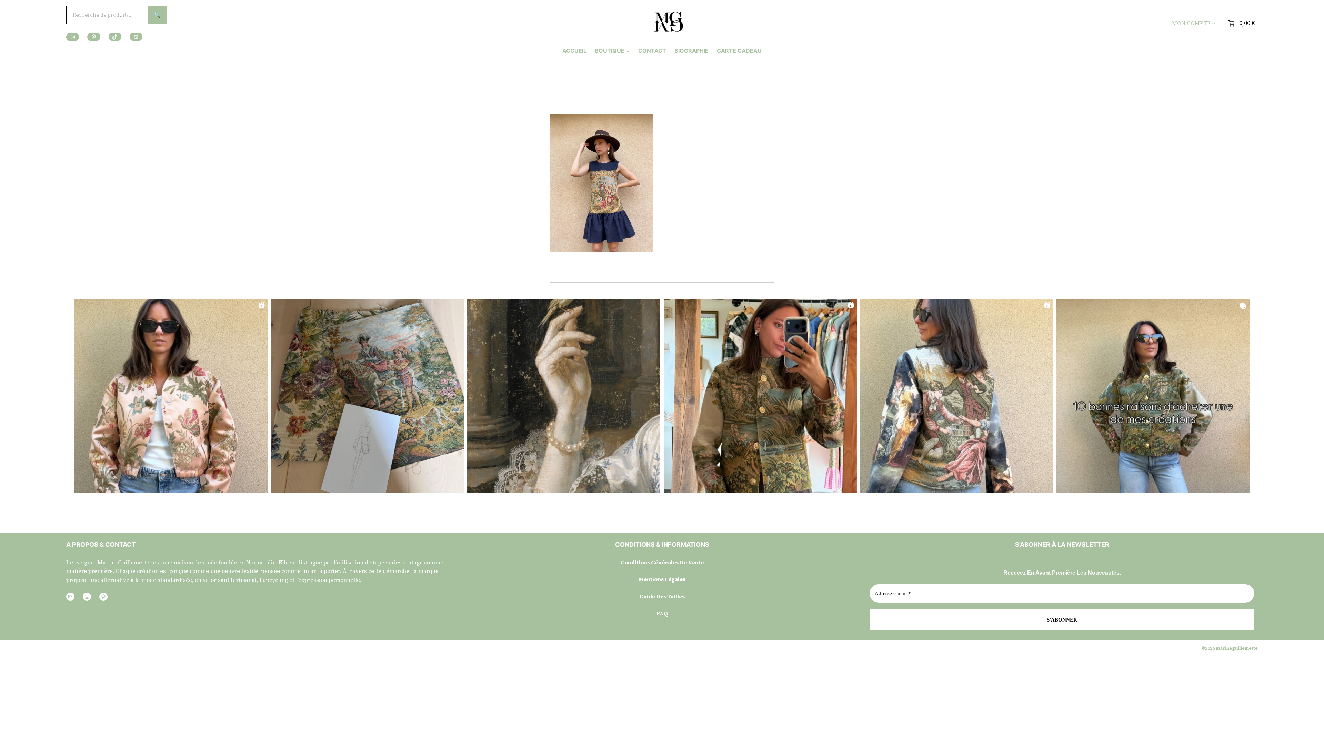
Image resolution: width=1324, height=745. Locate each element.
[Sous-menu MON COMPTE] (1213, 23)
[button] (171, 396)
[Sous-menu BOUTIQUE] (628, 51)
